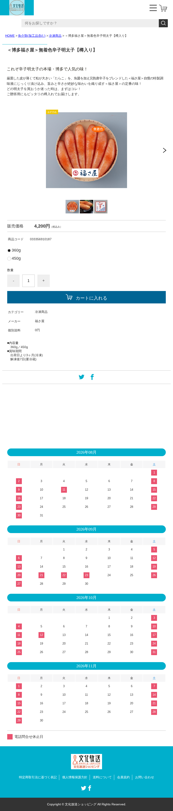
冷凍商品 (55, 35)
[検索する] (163, 23)
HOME (10, 35)
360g (16, 250)
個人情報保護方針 (74, 777)
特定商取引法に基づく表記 (38, 777)
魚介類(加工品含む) (32, 35)
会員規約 (123, 777)
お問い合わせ (144, 777)
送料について (102, 777)
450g (16, 258)
